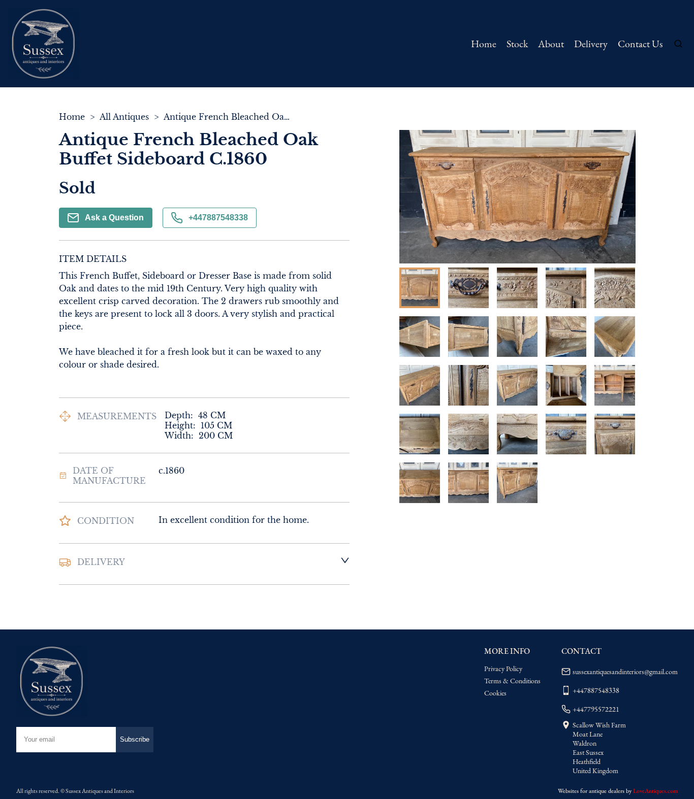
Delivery (591, 43)
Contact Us (640, 43)
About (551, 43)
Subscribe (134, 739)
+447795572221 (596, 709)
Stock (517, 43)
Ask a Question (114, 217)
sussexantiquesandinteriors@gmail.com (625, 671)
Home (483, 43)
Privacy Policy (503, 668)
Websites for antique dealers (591, 791)
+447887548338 (218, 217)
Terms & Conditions (512, 680)
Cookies (495, 692)
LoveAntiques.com (655, 791)
